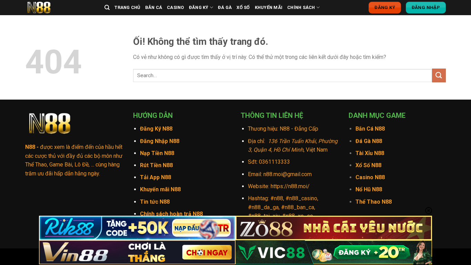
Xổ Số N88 (368, 165)
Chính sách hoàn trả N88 (171, 214)
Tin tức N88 (155, 201)
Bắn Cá (153, 7)
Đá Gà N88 (368, 141)
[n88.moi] (59, 7)
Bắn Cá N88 (370, 128)
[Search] (107, 7)
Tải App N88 (155, 177)
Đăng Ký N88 (156, 128)
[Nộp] (439, 75)
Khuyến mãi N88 (160, 189)
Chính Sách (301, 7)
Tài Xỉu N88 (369, 153)
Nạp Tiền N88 (157, 153)
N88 (30, 147)
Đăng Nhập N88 (159, 141)
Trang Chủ (127, 7)
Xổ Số (243, 7)
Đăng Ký (199, 7)
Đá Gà (225, 7)
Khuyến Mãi (269, 7)
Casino (175, 7)
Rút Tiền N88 (156, 165)
